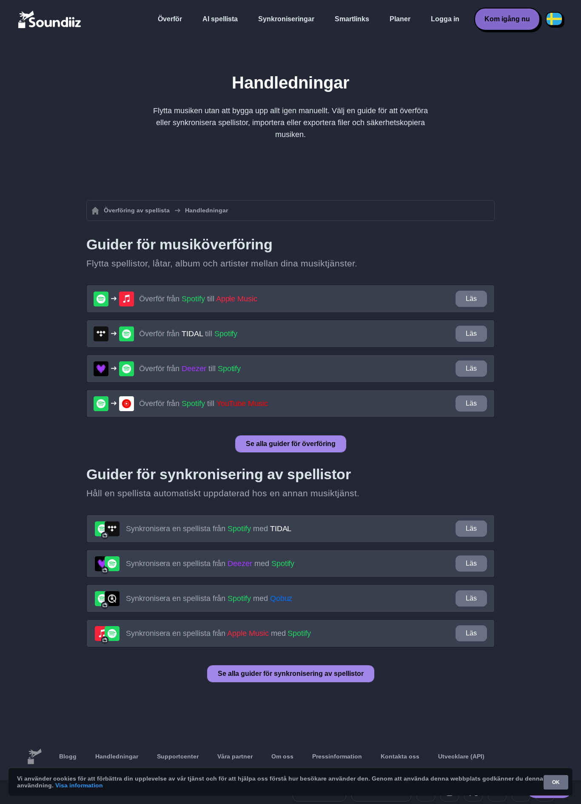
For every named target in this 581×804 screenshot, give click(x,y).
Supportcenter (178, 756)
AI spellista (220, 19)
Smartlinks (352, 19)
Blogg (68, 756)
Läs (471, 298)
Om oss (282, 756)
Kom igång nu (507, 19)
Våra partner (235, 756)
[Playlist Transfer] (50, 19)
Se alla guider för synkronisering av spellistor (291, 673)
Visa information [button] (79, 785)
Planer (400, 19)
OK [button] (556, 782)
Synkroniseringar (286, 19)
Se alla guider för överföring (291, 443)
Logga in (445, 19)
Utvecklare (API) (461, 756)
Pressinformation (337, 756)
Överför (170, 19)
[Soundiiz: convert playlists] (34, 756)
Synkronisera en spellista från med (208, 528)
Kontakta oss (400, 756)
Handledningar (116, 756)
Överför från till (198, 299)
